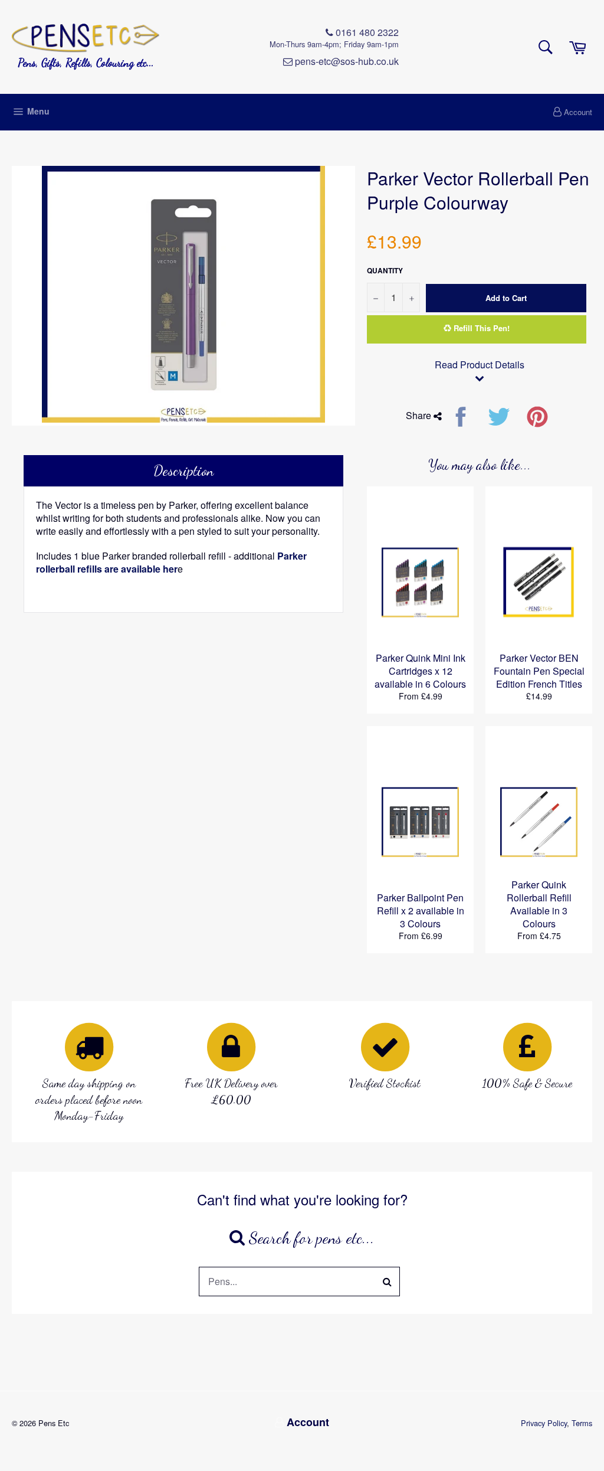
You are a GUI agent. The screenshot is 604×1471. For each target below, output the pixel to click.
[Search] (387, 1281)
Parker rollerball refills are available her (171, 562)
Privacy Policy (544, 1422)
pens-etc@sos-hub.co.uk (346, 61)
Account (578, 111)
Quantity (385, 271)
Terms (582, 1422)
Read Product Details (479, 364)
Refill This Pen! (480, 328)
